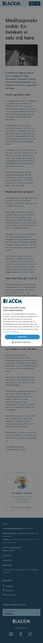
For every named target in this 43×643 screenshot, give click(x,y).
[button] (21, 342)
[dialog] (21, 321)
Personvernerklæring (11, 332)
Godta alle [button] (22, 337)
